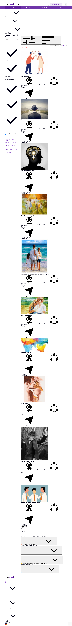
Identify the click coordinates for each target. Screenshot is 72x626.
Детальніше (23, 98)
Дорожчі (61, 45)
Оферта (6, 621)
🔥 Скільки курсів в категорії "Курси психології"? (31, 544)
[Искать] (47, 4)
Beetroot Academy (8, 152)
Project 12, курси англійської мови (11, 145)
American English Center (9, 139)
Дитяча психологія (26, 315)
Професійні (7, 32)
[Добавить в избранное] (26, 98)
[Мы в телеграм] (5, 582)
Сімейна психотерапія (27, 216)
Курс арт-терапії (26, 352)
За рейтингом (52, 45)
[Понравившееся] (66, 4)
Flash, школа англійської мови (11, 143)
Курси (13, 7)
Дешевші (57, 45)
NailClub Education (8, 149)
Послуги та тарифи (8, 608)
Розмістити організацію (56, 4)
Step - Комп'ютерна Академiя (10, 142)
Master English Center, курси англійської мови (10, 147)
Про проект (7, 607)
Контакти (7, 610)
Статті (6, 596)
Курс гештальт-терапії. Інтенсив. (31, 120)
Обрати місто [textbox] (8, 39)
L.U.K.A (22, 88)
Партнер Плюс (16, 149)
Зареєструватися (63, 1)
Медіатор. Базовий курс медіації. (31, 502)
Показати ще (23, 526)
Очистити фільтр (25, 47)
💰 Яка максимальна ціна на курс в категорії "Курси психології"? (34, 563)
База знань (48, 1)
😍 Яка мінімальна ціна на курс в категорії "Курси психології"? (33, 553)
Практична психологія (28, 170)
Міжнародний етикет (27, 461)
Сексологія (24, 403)
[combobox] (12, 39)
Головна (6, 16)
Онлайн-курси (28, 7)
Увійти (54, 1)
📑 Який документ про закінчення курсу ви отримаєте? (32, 572)
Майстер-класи (44, 7)
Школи (59, 7)
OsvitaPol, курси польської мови (11, 140)
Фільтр (38, 43)
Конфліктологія (25, 76)
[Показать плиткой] (63, 45)
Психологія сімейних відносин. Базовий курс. (35, 274)
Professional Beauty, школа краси (11, 151)
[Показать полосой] (66, 45)
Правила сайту (8, 620)
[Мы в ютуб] (5, 581)
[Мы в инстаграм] (5, 580)
